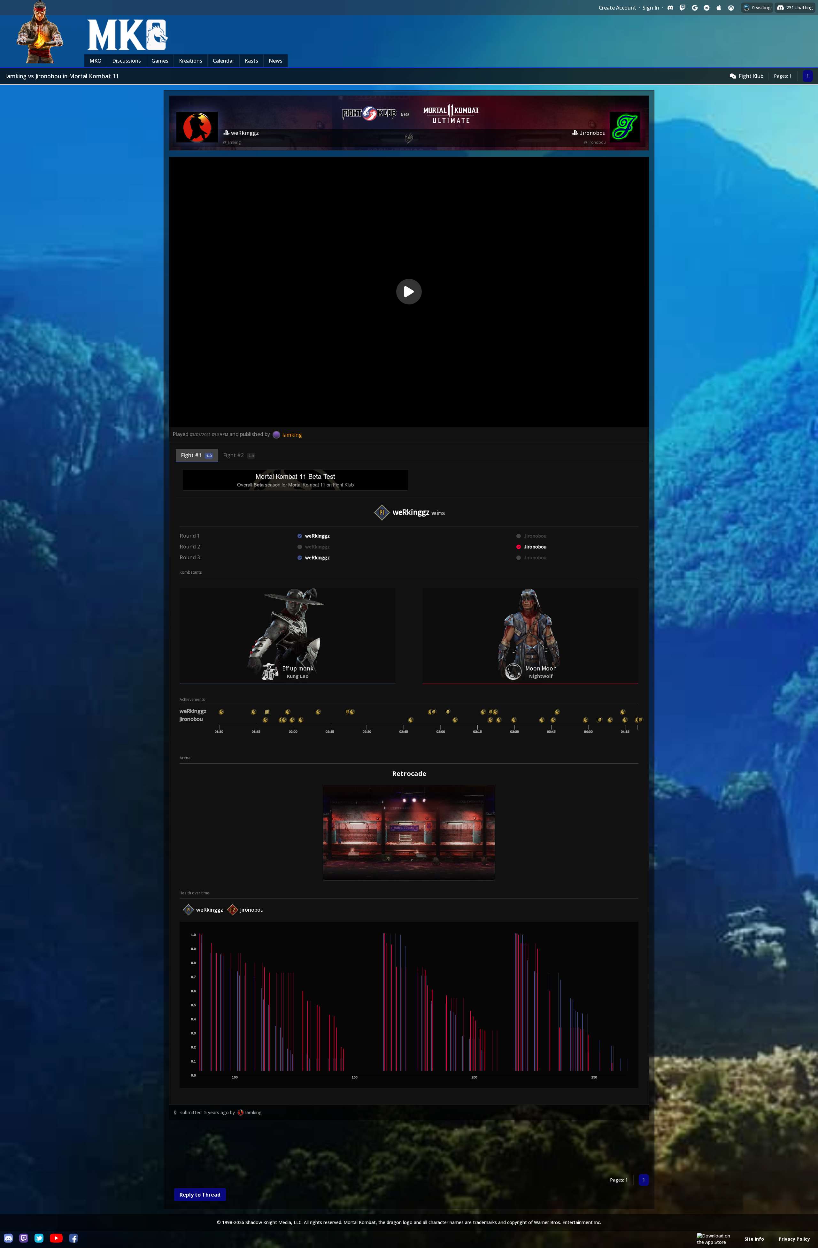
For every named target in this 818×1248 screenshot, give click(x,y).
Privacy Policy (794, 1239)
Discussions (126, 60)
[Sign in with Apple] (719, 7)
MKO (95, 60)
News (275, 60)
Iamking (253, 1112)
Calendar (223, 60)
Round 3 (190, 557)
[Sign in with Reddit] (707, 7)
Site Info (754, 1239)
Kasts (251, 60)
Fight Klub (751, 76)
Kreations (190, 60)
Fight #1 (196, 455)
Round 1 (190, 535)
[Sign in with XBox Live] (731, 7)
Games (159, 60)
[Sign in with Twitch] (682, 7)
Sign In (651, 7)
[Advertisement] (360, 1148)
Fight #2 (238, 455)
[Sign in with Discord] (670, 7)
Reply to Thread (200, 1194)
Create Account (617, 7)
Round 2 (190, 546)
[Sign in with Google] (694, 7)
